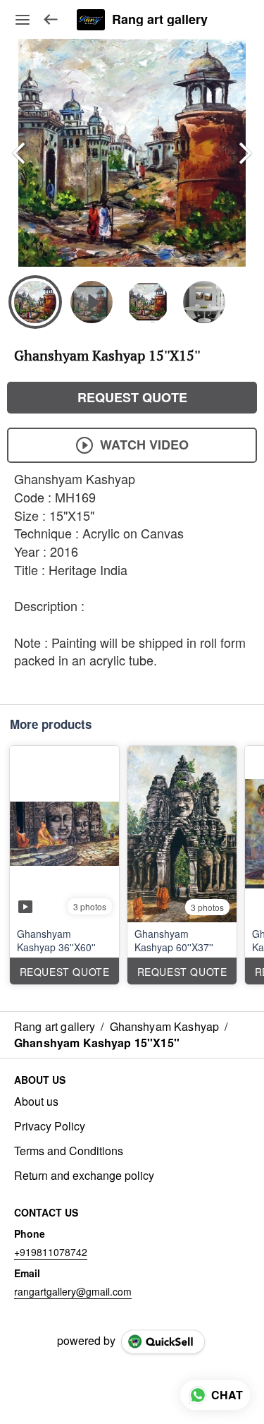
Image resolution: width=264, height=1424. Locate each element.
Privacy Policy (49, 1126)
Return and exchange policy (84, 1175)
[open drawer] (22, 19)
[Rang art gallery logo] (91, 19)
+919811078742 (50, 1252)
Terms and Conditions (68, 1151)
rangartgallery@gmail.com (73, 1291)
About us (36, 1101)
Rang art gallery (160, 20)
